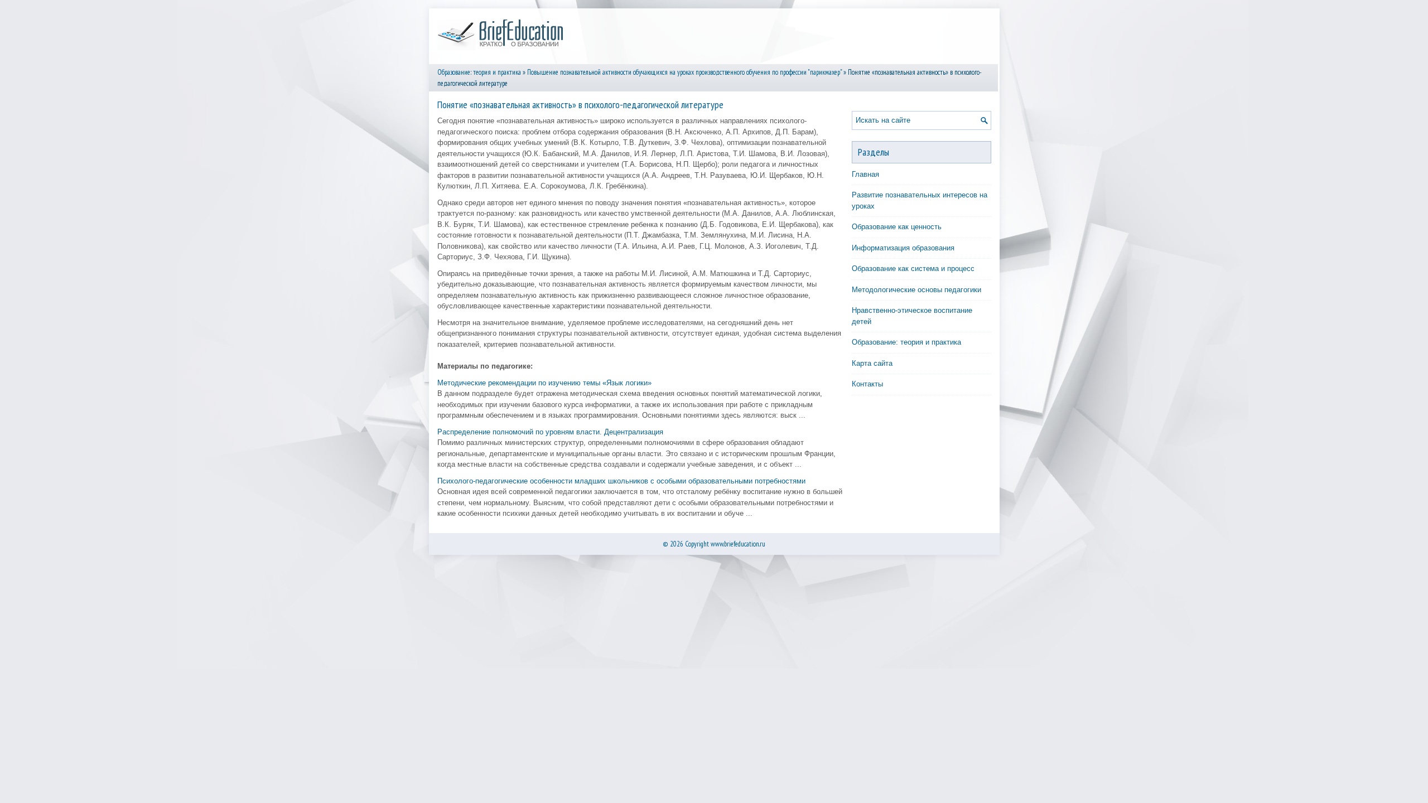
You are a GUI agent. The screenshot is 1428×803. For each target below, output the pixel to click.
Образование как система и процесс (913, 268)
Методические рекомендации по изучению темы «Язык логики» (544, 383)
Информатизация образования (903, 248)
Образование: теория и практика (479, 72)
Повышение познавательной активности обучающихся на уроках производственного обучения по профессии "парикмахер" (684, 72)
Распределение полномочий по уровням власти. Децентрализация (550, 432)
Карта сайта (872, 363)
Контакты (867, 384)
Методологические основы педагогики (916, 290)
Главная (865, 174)
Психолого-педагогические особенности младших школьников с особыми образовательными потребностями (621, 481)
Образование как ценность (897, 226)
